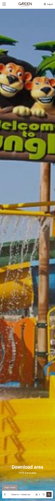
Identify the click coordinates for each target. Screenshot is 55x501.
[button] (49, 494)
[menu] (4, 4)
